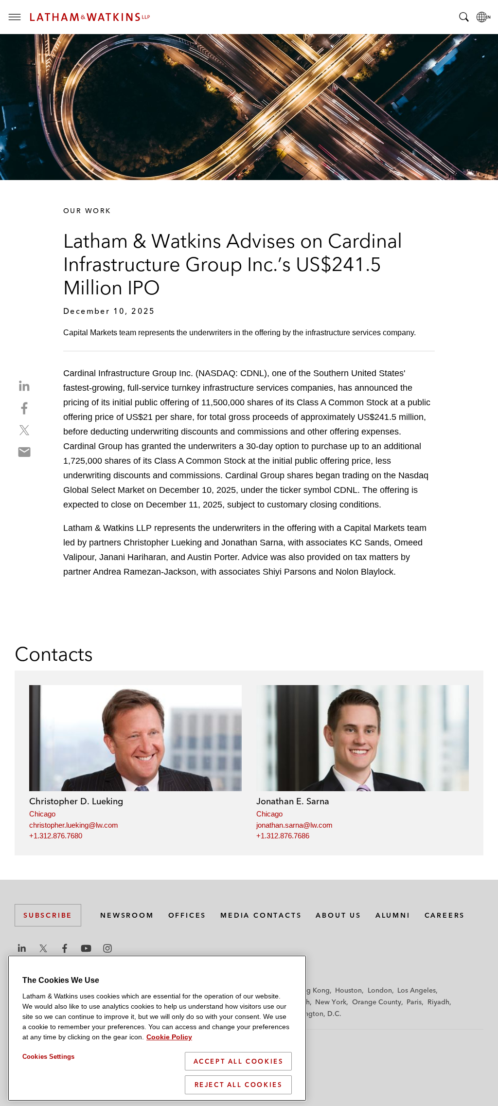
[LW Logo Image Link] (90, 17)
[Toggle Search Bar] (464, 17)
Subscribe (47, 915)
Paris (414, 1001)
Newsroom (127, 915)
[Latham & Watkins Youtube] (86, 948)
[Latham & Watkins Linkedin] (22, 948)
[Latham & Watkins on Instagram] (107, 948)
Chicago (42, 814)
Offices (187, 915)
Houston (348, 990)
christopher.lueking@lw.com (73, 825)
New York (330, 1001)
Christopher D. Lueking (76, 801)
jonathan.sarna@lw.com (294, 825)
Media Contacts (261, 915)
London (380, 990)
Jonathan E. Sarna (292, 801)
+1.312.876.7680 (55, 836)
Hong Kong (311, 990)
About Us (338, 915)
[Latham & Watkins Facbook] (64, 948)
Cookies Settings (48, 1056)
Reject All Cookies (239, 1084)
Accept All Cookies (239, 1061)
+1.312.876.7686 (282, 836)
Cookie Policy (169, 1037)
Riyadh (438, 1001)
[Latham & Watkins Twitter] (43, 948)
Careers (445, 915)
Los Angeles (416, 990)
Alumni (392, 915)
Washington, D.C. (313, 1013)
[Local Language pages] (483, 17)
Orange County (376, 1001)
